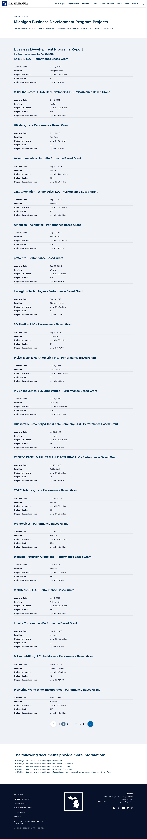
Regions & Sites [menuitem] (73, 4)
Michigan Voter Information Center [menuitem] (29, 828)
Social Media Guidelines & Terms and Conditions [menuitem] (29, 823)
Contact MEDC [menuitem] (20, 812)
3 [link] (67, 724)
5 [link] (76, 724)
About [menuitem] (119, 4)
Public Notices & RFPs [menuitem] (23, 808)
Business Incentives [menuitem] (107, 4)
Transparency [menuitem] (20, 803)
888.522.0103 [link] (128, 799)
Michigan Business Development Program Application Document (44, 769)
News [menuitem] (127, 4)
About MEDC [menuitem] (19, 794)
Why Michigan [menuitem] (60, 4)
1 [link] (59, 724)
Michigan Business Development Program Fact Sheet (39, 760)
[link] (15, 3)
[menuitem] (142, 3)
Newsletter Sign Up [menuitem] (22, 799)
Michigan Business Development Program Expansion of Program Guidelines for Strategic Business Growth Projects (65, 772)
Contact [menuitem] (135, 4)
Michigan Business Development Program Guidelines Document (44, 766)
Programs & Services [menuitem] (89, 4)
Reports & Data (22, 17)
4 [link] (71, 724)
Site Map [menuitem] (17, 817)
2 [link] (63, 724)
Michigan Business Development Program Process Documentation (45, 763)
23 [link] (84, 724)
